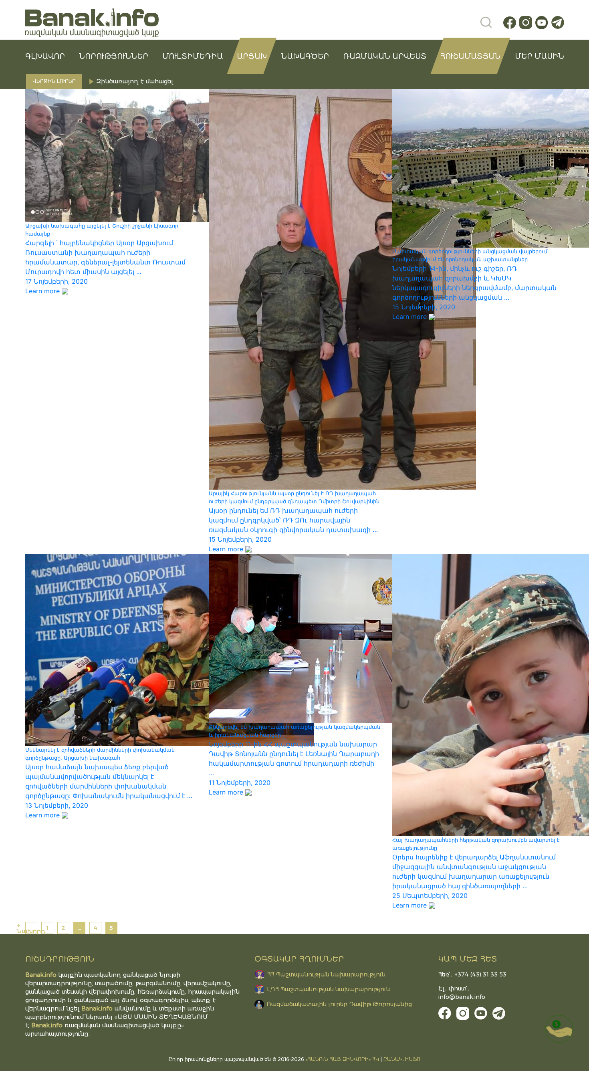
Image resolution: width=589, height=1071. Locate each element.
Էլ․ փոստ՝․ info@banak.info (461, 992)
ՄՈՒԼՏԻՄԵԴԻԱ (192, 56)
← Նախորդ (31, 928)
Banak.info (47, 1025)
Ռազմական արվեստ (384, 56)
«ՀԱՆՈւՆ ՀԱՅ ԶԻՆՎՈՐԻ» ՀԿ (342, 1059)
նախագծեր (305, 56)
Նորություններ (113, 56)
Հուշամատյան (470, 56)
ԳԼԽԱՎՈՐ (45, 56)
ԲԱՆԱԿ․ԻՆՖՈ (401, 1059)
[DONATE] (559, 1029)
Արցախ (252, 56)
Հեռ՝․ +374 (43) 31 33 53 (472, 974)
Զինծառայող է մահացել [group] (136, 81)
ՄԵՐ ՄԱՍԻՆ (539, 56)
